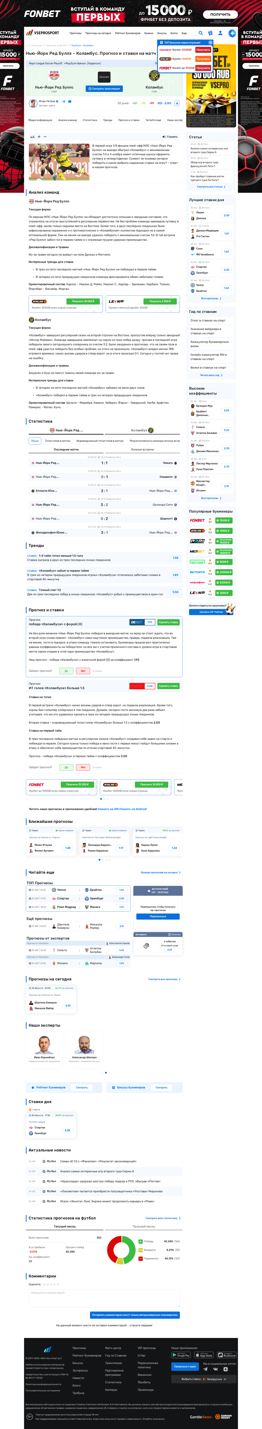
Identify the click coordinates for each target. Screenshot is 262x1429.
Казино (148, 33)
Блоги (174, 33)
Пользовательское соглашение (42, 1390)
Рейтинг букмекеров (127, 33)
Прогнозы (75, 33)
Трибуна (78, 1393)
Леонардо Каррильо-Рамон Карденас (104, 842)
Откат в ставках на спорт (208, 320)
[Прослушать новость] (164, 137)
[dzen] (226, 1369)
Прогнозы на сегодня (98, 33)
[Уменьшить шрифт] (45, 137)
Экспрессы (80, 1370)
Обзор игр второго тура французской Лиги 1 (211, 162)
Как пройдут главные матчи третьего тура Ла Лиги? (211, 176)
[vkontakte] (215, 1369)
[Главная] (27, 45)
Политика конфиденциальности (43, 1384)
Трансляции (113, 1363)
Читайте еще (153, 120)
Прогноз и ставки (129, 120)
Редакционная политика (148, 1365)
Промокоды (146, 1390)
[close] (210, 42)
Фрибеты (144, 1382)
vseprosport (42, 33)
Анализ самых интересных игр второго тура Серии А (211, 148)
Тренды (107, 120)
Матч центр (113, 1348)
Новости (78, 1378)
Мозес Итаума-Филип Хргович (51, 842)
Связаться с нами (185, 1366)
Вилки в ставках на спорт (208, 367)
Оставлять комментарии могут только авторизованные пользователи (135, 1315)
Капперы (111, 1390)
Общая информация (40, 120)
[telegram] (205, 1369)
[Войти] (220, 33)
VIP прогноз (158, 907)
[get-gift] (210, 33)
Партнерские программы (114, 1373)
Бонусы (162, 33)
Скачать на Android (132, 809)
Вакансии (144, 1375)
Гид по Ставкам (116, 1355)
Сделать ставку (168, 622)
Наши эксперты (176, 120)
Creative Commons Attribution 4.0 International (101, 1404)
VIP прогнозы (147, 1348)
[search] (201, 33)
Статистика (90, 120)
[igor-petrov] (177, 103)
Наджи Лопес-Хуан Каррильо (158, 842)
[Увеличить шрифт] (39, 137)
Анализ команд (67, 120)
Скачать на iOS (107, 809)
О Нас (142, 1355)
